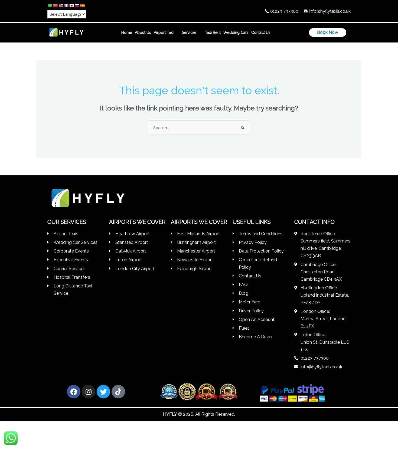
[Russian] (76, 6)
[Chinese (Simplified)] (55, 6)
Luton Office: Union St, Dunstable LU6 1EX (325, 342)
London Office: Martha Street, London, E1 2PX (323, 319)
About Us (143, 32)
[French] (66, 6)
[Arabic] (49, 6)
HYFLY (170, 414)
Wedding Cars (236, 32)
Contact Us (260, 32)
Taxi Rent (213, 32)
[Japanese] (71, 6)
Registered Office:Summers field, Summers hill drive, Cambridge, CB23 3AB (325, 244)
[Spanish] (82, 6)
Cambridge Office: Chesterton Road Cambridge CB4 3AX (321, 272)
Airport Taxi (164, 32)
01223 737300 (284, 11)
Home (126, 32)
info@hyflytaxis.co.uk (330, 11)
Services (189, 32)
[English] (60, 6)
